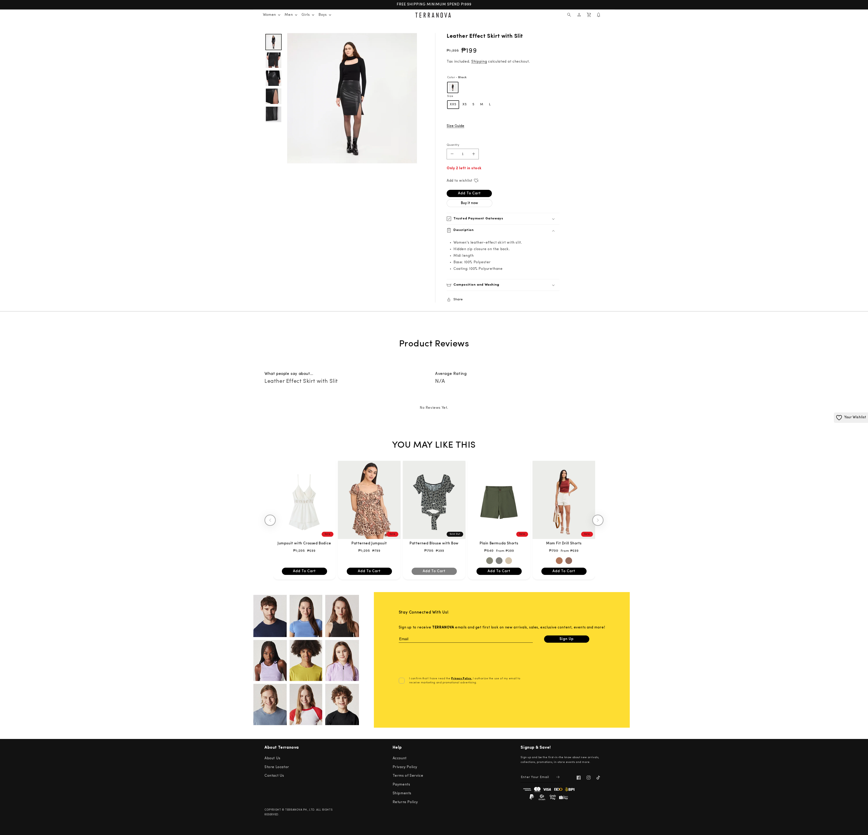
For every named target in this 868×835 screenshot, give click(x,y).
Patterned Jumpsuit (369, 544)
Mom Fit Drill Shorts (564, 544)
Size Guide (455, 126)
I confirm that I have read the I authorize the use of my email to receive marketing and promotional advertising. (464, 680)
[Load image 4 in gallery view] (273, 96)
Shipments (402, 793)
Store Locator (276, 767)
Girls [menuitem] (306, 15)
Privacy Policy (405, 767)
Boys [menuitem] (322, 15)
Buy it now (469, 203)
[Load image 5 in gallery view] (273, 114)
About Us (272, 758)
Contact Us (274, 776)
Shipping (479, 62)
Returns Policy (405, 802)
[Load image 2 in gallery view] (273, 60)
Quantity (453, 144)
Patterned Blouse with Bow (434, 544)
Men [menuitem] (289, 15)
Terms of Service (408, 776)
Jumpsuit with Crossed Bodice (304, 544)
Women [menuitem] (269, 15)
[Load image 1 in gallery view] (273, 42)
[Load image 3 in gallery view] (273, 78)
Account (400, 758)
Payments (401, 784)
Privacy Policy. (461, 678)
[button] (569, 15)
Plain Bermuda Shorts (499, 544)
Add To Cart (304, 571)
